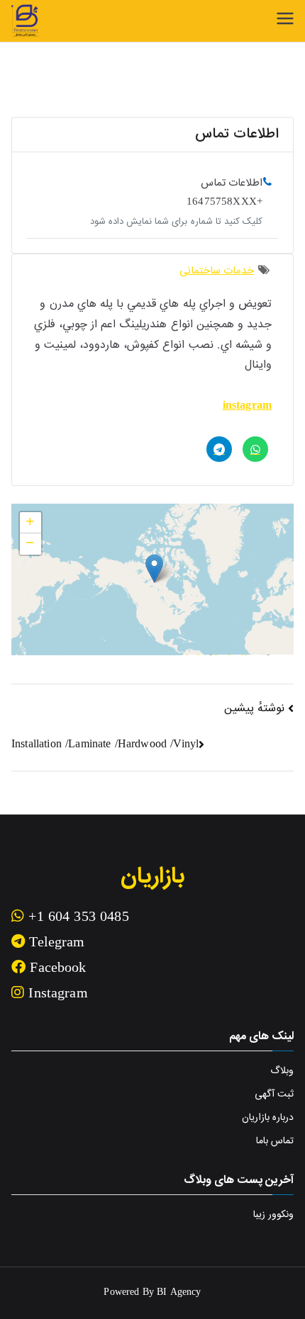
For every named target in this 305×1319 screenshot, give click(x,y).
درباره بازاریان (268, 1117)
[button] (154, 568)
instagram (247, 406)
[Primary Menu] (285, 18)
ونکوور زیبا (273, 1214)
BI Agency (179, 1292)
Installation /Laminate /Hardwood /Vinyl (105, 744)
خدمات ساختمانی (216, 271)
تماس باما (275, 1141)
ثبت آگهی (274, 1094)
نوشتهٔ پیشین (254, 708)
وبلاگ (282, 1071)
